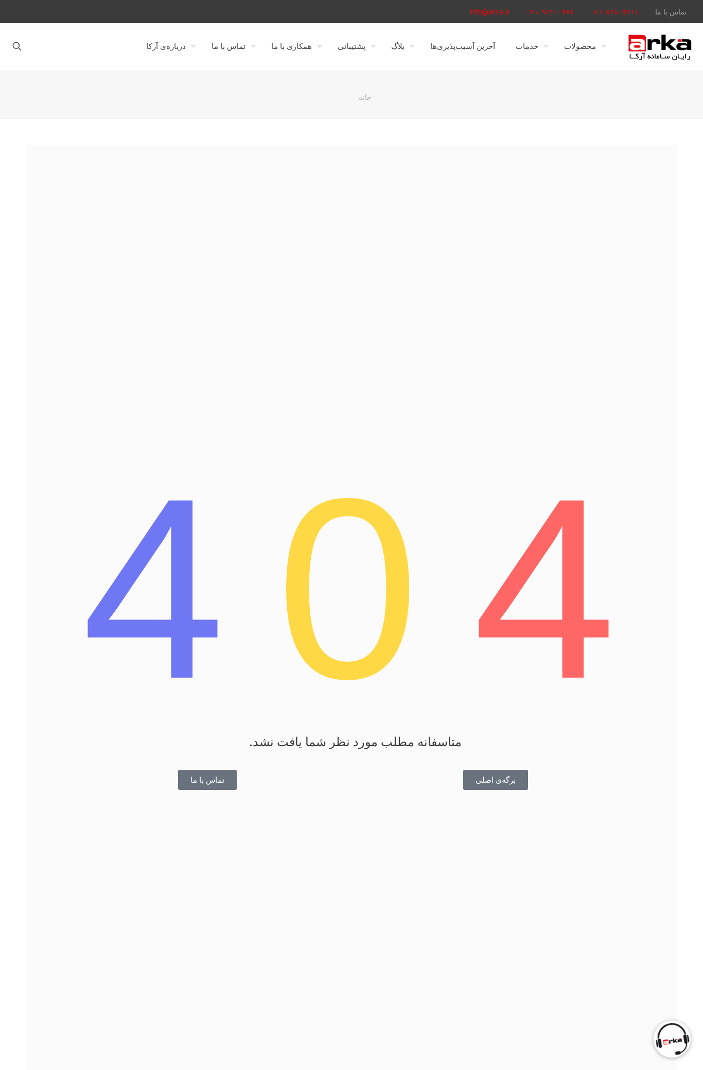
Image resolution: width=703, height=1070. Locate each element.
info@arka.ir (489, 11)
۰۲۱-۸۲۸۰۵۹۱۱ (614, 11)
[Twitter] (72, 11)
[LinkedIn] (45, 11)
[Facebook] (86, 11)
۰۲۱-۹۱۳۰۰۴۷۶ (550, 11)
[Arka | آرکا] (660, 46)
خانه (365, 97)
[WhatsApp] (100, 11)
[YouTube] (59, 11)
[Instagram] (31, 11)
